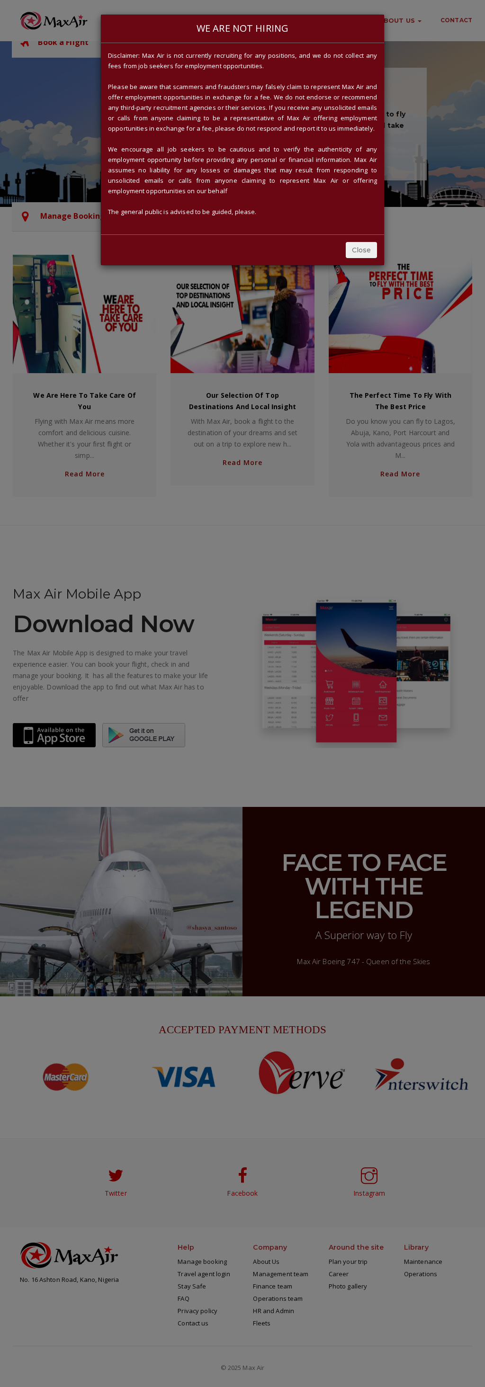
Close (361, 250)
